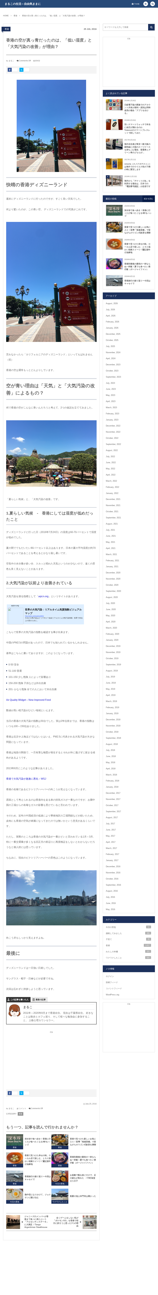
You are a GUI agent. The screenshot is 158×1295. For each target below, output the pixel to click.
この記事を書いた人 (19, 999)
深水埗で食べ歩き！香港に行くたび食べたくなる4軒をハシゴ (38, 1142)
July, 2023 (110, 383)
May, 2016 (110, 909)
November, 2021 (113, 505)
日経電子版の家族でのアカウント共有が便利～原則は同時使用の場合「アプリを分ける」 (137, 109)
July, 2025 (110, 346)
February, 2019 (112, 707)
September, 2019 (113, 664)
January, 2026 (112, 328)
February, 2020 (112, 634)
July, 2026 (110, 309)
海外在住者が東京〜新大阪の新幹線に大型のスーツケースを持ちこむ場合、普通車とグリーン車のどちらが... (137, 148)
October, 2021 (112, 511)
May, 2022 (110, 468)
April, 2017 (110, 842)
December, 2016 (113, 866)
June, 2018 (111, 756)
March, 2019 (111, 701)
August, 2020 (112, 597)
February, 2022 (112, 487)
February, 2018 (112, 781)
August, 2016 (112, 891)
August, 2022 (112, 450)
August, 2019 (112, 671)
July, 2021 (110, 530)
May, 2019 (110, 689)
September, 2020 (113, 591)
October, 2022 (112, 438)
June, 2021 (111, 536)
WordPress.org (112, 994)
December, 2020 (113, 573)
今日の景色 (59, 1184)
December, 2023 (113, 364)
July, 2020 (110, 603)
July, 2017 (110, 823)
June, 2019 (111, 683)
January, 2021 (112, 566)
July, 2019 (110, 677)
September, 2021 (113, 517)
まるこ (11, 61)
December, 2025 (113, 334)
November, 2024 (113, 352)
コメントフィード (114, 988)
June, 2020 (111, 609)
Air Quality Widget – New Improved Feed (28, 700)
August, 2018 (112, 744)
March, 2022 (111, 481)
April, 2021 (110, 548)
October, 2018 (112, 732)
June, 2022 (111, 462)
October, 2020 (112, 585)
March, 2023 (111, 407)
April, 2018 (110, 768)
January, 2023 (112, 420)
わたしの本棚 (128, 951)
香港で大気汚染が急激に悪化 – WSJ (26, 778)
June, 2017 (111, 830)
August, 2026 (112, 303)
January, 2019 (112, 713)
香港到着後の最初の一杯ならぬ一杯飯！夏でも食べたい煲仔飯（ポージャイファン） (83, 1160)
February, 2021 (112, 560)
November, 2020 (113, 579)
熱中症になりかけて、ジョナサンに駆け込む (38, 1196)
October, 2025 (112, 340)
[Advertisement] (51, 1058)
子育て (128, 939)
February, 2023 (112, 413)
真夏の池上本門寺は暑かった (83, 1196)
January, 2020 (112, 640)
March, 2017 (111, 848)
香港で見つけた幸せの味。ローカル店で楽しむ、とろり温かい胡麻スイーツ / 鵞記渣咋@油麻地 (38, 1159)
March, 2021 (111, 554)
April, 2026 (110, 316)
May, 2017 (110, 836)
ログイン (110, 976)
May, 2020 (110, 615)
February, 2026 (112, 322)
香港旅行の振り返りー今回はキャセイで (38, 1178)
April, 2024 (110, 358)
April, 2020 (110, 622)
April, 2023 (110, 401)
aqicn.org (43, 596)
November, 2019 (113, 652)
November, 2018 (113, 726)
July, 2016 (110, 897)
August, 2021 (112, 524)
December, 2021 (113, 499)
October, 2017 (112, 805)
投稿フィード (112, 982)
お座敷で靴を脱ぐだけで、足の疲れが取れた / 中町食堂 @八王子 (83, 1178)
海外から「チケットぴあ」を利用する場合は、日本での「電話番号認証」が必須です (137, 183)
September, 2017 (113, 811)
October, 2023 (112, 371)
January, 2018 (112, 787)
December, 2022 (113, 426)
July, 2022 (110, 456)
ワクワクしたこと (59, 1202)
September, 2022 (113, 444)
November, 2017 (113, 799)
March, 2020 (111, 628)
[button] (145, 4)
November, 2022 (113, 432)
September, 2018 (113, 738)
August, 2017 (112, 817)
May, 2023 (110, 395)
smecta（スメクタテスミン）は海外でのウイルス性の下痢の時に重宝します (137, 167)
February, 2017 (112, 854)
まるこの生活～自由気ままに (23, 3)
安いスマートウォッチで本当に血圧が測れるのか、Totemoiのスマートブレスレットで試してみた (137, 128)
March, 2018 (111, 775)
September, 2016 (113, 885)
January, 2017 (112, 860)
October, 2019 (112, 658)
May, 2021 (110, 542)
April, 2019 (110, 695)
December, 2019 (113, 646)
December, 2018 (113, 719)
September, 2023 (113, 377)
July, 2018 (110, 750)
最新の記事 (41, 999)
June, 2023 (111, 389)
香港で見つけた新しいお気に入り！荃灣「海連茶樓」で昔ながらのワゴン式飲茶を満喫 (83, 1142)
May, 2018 (110, 762)
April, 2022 (110, 475)
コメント (22, 1108)
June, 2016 (111, 903)
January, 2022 (112, 493)
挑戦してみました (128, 933)
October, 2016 (112, 879)
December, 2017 (113, 793)
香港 (7, 29)
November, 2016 (113, 872)
